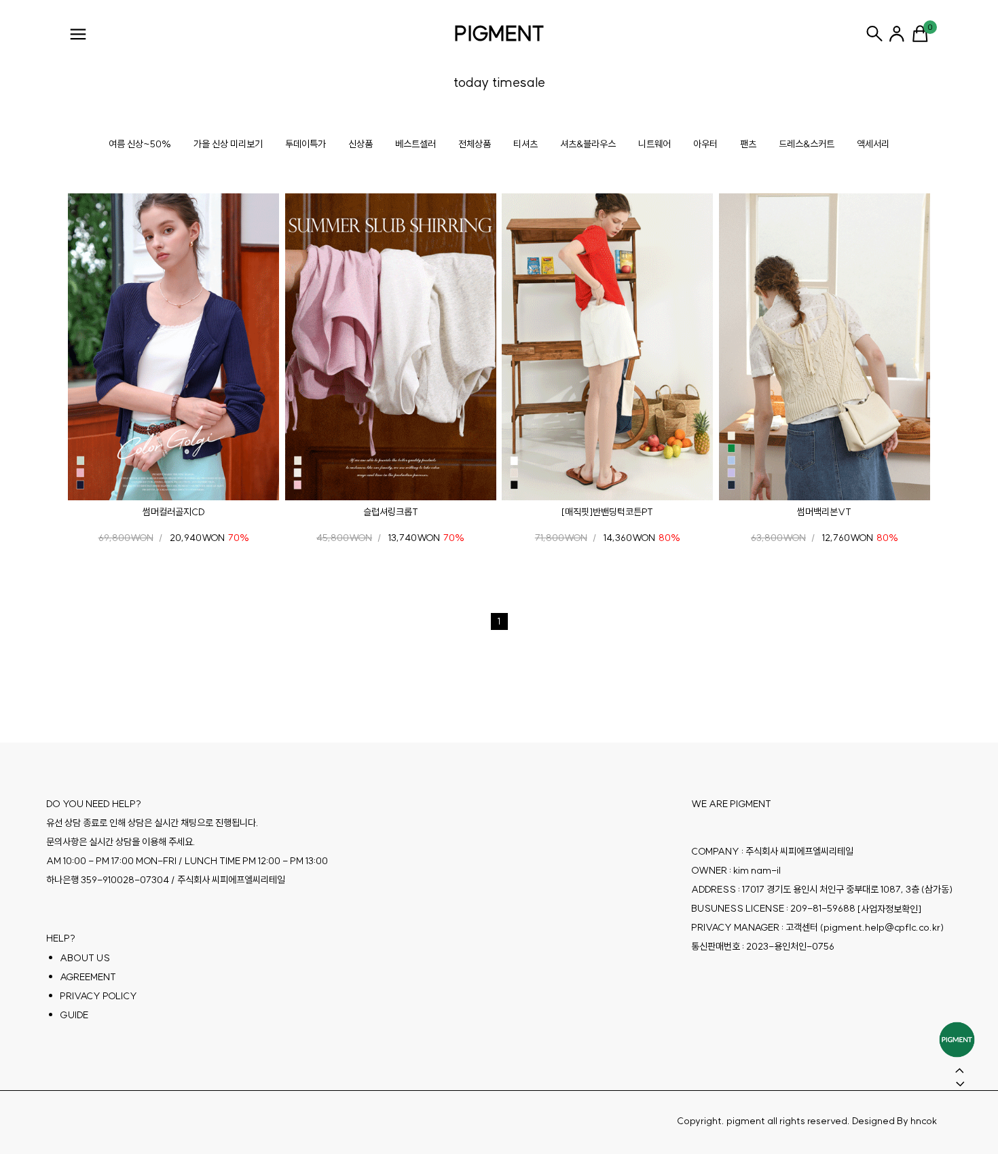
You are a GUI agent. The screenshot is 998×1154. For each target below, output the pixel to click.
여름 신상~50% (140, 144)
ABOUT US (85, 957)
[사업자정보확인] (889, 908)
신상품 (360, 144)
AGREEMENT (88, 976)
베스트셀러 (415, 144)
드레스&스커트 (806, 144)
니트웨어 (654, 144)
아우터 (705, 144)
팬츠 (748, 144)
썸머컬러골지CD (174, 512)
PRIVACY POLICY (98, 995)
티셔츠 (525, 144)
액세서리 (873, 144)
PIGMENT (499, 33)
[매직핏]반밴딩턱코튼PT (607, 512)
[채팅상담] (956, 1039)
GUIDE (74, 1014)
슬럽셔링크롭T (390, 512)
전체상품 (474, 144)
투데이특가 (305, 144)
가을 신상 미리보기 (228, 144)
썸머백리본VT (824, 512)
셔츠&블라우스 (588, 144)
